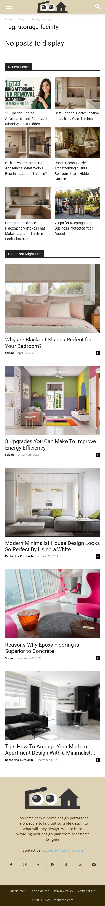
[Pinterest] (39, 865)
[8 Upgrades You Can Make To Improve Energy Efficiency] (52, 400)
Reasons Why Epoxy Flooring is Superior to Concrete (42, 648)
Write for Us (86, 891)
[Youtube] (94, 865)
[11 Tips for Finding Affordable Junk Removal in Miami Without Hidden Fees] (28, 93)
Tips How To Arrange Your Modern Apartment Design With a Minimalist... (50, 749)
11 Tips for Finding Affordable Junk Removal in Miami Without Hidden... (27, 118)
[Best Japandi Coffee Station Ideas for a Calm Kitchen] (77, 93)
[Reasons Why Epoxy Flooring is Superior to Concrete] (52, 603)
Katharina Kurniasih (19, 556)
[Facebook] (11, 865)
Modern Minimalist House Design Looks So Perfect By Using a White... (52, 546)
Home (9, 19)
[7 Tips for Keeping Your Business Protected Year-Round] (77, 203)
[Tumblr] (66, 865)
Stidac (9, 353)
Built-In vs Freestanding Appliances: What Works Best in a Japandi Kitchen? (26, 168)
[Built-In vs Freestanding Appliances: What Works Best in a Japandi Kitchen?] (28, 142)
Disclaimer (17, 891)
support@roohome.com (63, 850)
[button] (9, 7)
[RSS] (52, 865)
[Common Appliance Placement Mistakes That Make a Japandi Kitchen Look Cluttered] (28, 203)
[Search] (98, 7)
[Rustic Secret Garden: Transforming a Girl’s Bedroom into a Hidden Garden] (77, 142)
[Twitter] (80, 865)
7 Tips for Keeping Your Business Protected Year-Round (74, 228)
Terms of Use (39, 891)
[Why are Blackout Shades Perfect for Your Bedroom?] (52, 298)
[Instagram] (25, 864)
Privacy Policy (63, 891)
